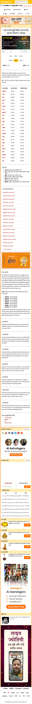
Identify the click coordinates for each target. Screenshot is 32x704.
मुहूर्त (5, 13)
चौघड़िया (6, 419)
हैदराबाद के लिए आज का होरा (9, 236)
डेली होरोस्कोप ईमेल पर (23, 483)
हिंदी (8, 692)
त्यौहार (26, 493)
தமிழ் (17, 692)
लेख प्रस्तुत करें (18, 688)
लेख (6, 493)
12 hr (10, 56)
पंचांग (16, 493)
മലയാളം (4, 696)
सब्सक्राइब (28, 460)
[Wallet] (2, 5)
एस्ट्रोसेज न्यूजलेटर (8, 483)
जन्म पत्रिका (12, 5)
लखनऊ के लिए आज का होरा (9, 196)
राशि (27, 13)
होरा (5, 421)
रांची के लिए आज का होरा (8, 246)
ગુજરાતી (11, 696)
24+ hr (21, 56)
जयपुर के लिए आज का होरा (8, 192)
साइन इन (25, 6)
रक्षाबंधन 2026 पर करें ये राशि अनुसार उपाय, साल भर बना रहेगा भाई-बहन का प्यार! (16, 516)
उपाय (26, 9)
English (13, 692)
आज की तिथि (5, 5)
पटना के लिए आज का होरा (8, 206)
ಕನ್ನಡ (27, 692)
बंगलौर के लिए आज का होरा (8, 232)
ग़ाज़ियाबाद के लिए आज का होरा (9, 209)
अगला (21, 60)
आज (16, 60)
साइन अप (29, 6)
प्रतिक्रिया (11, 688)
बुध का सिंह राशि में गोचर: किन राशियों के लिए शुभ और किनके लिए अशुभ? (16, 512)
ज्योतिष (12, 13)
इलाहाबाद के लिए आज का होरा (9, 212)
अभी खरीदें (27, 525)
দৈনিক (24, 696)
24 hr (16, 56)
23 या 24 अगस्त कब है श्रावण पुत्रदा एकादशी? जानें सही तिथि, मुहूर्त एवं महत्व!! (16, 496)
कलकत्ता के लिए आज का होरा (9, 229)
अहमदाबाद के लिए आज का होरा (9, 239)
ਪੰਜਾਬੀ (28, 696)
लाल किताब (17, 9)
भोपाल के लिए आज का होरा (8, 202)
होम (2, 26)
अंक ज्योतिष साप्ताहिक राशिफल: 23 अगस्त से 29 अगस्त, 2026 (15, 499)
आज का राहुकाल (8, 418)
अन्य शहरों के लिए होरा (7, 249)
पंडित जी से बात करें (21, 2)
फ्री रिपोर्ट (7, 9)
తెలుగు (22, 692)
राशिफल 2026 (18, 5)
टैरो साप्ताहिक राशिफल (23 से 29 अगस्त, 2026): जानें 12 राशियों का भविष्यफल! (16, 506)
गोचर (20, 13)
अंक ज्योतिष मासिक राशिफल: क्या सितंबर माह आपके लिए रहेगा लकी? (16, 509)
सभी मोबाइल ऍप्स (27, 429)
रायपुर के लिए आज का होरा (8, 219)
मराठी (16, 696)
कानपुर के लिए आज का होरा (8, 199)
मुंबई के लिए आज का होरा (8, 226)
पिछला (10, 60)
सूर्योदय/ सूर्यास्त (8, 423)
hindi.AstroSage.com (22, 702)
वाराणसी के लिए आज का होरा (9, 216)
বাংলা (20, 696)
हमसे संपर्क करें (26, 688)
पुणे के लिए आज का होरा (8, 242)
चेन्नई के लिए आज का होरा (8, 222)
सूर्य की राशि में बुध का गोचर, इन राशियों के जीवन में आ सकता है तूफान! (16, 502)
